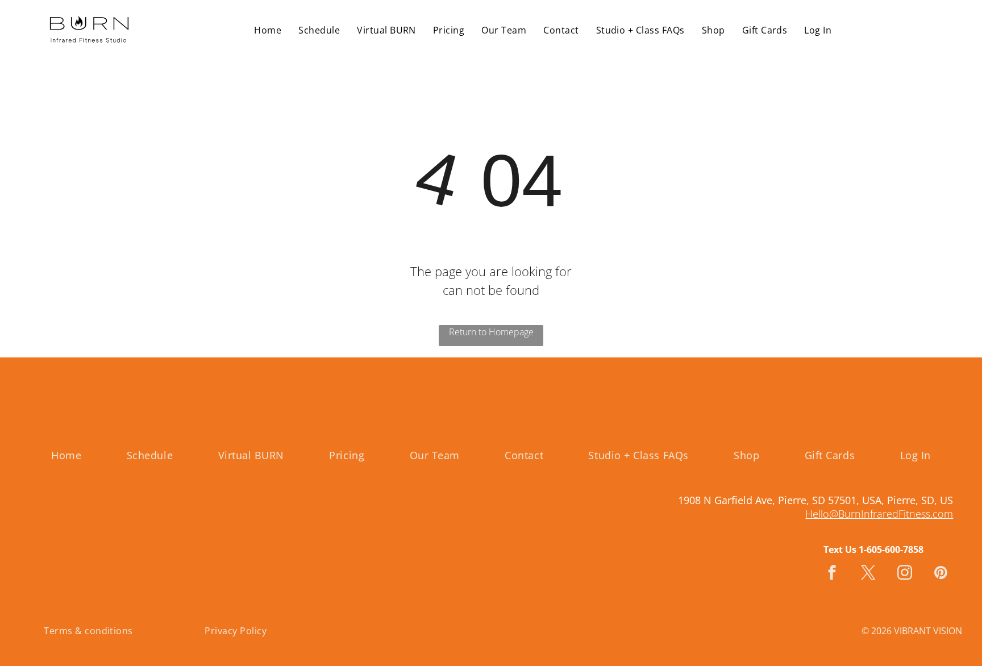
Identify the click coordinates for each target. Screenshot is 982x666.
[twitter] (868, 574)
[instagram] (904, 574)
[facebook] (832, 574)
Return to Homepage (491, 332)
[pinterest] (941, 574)
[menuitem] (268, 29)
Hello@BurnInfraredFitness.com (879, 514)
